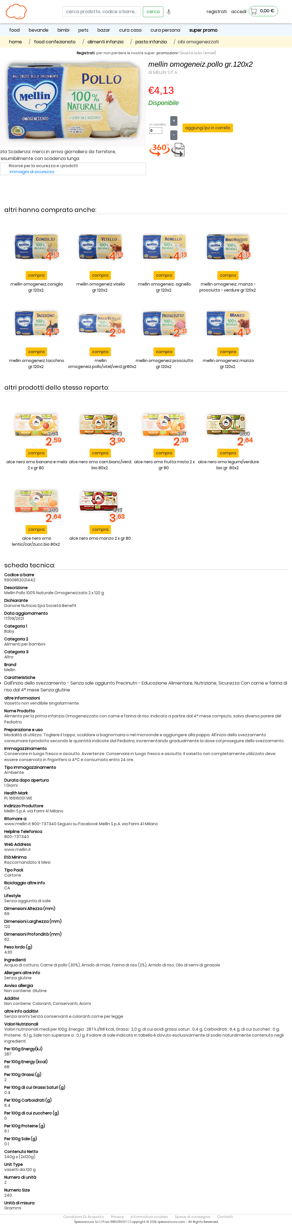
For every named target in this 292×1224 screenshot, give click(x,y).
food (14, 30)
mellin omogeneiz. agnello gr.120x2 (164, 287)
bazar (104, 30)
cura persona (165, 30)
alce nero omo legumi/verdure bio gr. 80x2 (228, 465)
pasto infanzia (151, 42)
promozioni (167, 52)
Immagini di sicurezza (32, 172)
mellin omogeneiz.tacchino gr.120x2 (36, 363)
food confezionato (55, 42)
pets (83, 30)
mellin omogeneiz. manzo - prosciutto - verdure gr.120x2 (227, 287)
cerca (153, 11)
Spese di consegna (192, 1216)
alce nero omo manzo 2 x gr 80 (100, 538)
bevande (38, 30)
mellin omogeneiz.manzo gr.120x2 (228, 363)
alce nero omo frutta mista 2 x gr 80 (164, 465)
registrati (217, 11)
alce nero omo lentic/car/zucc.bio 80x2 (36, 541)
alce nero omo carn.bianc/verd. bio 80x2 (100, 465)
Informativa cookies (149, 1216)
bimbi (63, 30)
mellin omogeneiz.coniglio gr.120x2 (37, 287)
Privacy (117, 1216)
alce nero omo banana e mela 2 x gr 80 (36, 465)
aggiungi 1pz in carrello (207, 128)
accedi (238, 11)
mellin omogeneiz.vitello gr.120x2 (100, 287)
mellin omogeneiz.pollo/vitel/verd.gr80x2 (102, 363)
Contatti (225, 1216)
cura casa (130, 30)
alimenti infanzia (105, 42)
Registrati (86, 52)
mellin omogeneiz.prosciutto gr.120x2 (164, 363)
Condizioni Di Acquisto (83, 1216)
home (15, 42)
